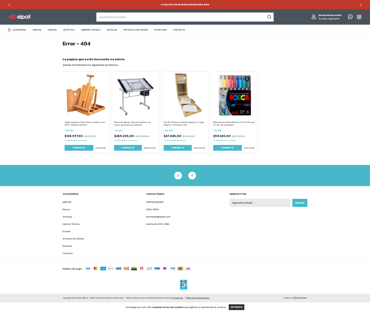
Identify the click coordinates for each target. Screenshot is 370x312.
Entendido (236, 307)
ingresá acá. (177, 297)
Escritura (161, 30)
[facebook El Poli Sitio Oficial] (192, 175)
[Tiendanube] (295, 298)
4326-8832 (152, 209)
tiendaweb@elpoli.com (158, 216)
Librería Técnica (91, 30)
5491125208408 (154, 202)
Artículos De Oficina (135, 30)
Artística (69, 30)
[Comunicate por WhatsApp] (350, 17)
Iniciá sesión (333, 15)
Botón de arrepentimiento (197, 297)
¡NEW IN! (37, 30)
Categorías (19, 30)
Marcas (52, 30)
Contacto (179, 30)
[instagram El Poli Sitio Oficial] (178, 175)
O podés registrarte (328, 18)
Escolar (112, 30)
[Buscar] (269, 16)
